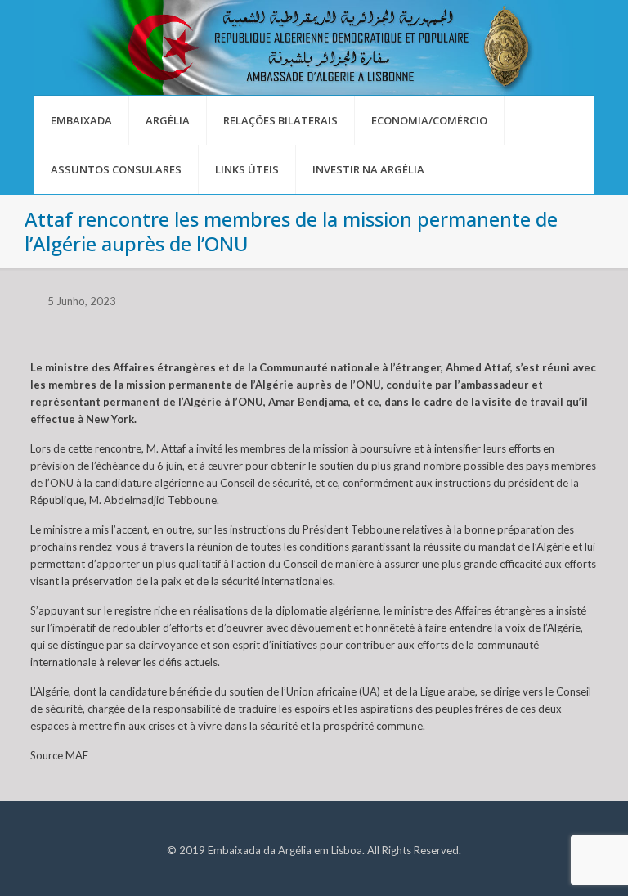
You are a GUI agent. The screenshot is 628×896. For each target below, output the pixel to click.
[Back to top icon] (549, 862)
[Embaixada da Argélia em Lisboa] (314, 47)
